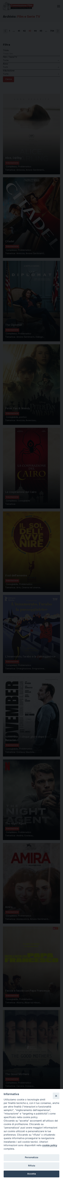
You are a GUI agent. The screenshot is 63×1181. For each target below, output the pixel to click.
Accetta (31, 1173)
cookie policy (49, 1145)
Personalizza (31, 1157)
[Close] (56, 1096)
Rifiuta (31, 1165)
